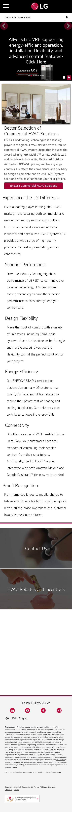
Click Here (36, 61)
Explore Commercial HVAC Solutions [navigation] (33, 185)
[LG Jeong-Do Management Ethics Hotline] (22, 798)
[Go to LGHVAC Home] (39, 6)
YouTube (27, 710)
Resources (60, 760)
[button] (64, 77)
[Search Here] (67, 17)
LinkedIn (12, 710)
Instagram (59, 710)
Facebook (43, 710)
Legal (16, 790)
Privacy (8, 790)
